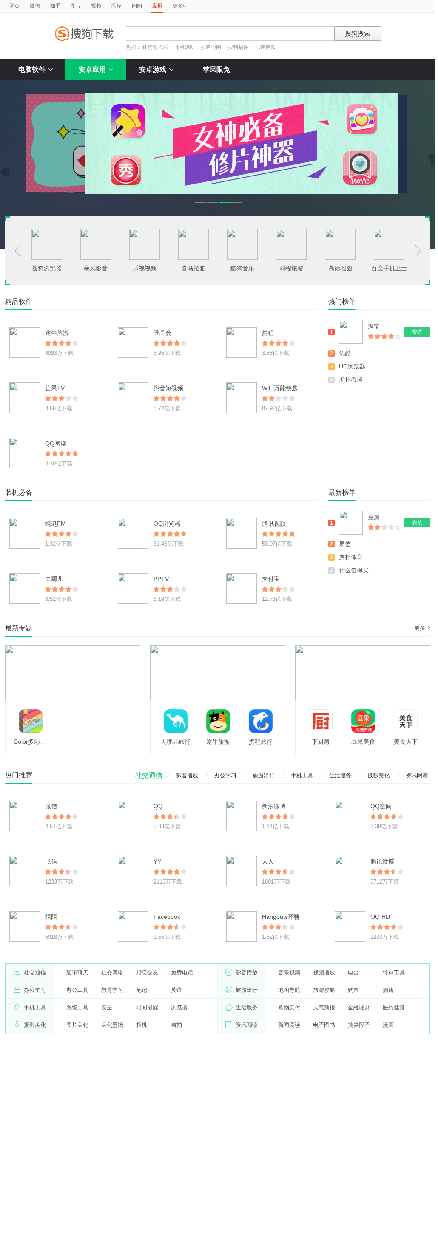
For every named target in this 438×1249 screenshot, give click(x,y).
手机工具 (302, 775)
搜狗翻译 (238, 47)
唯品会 (162, 332)
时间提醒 (147, 1007)
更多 (179, 5)
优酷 (345, 353)
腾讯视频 (274, 523)
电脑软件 (32, 69)
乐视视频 (265, 47)
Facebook (167, 916)
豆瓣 (374, 517)
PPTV (161, 578)
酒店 (388, 990)
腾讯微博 (382, 861)
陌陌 (51, 916)
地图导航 (289, 990)
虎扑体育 (351, 557)
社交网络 (112, 972)
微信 (35, 6)
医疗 (116, 6)
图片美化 (77, 1025)
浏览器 (179, 1007)
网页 (14, 6)
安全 (106, 1007)
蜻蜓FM (55, 523)
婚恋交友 (147, 972)
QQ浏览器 (167, 523)
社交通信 (148, 775)
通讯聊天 (77, 972)
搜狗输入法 (155, 47)
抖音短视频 (168, 388)
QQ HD (380, 916)
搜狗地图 (211, 47)
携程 (268, 332)
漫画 (388, 1025)
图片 (76, 6)
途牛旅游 (57, 332)
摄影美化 (378, 775)
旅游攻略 (324, 990)
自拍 (176, 1025)
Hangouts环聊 (281, 916)
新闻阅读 (289, 1025)
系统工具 (77, 1007)
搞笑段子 (359, 1025)
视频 (96, 6)
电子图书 (324, 1025)
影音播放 (187, 775)
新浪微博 (274, 806)
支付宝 (271, 578)
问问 (137, 6)
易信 (345, 544)
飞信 (51, 861)
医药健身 (394, 1007)
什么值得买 (354, 570)
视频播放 (324, 972)
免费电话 (182, 972)
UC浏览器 (352, 366)
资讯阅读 (417, 775)
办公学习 (225, 775)
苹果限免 (216, 69)
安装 (417, 332)
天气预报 (324, 1007)
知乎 (55, 6)
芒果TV (55, 388)
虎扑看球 (351, 379)
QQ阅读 (55, 443)
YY (157, 861)
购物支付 (289, 1007)
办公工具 (77, 990)
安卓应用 (92, 69)
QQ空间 (381, 806)
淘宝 (374, 326)
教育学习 (112, 990)
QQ (158, 806)
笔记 (141, 990)
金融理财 (359, 1007)
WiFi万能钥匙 (280, 388)
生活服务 (340, 775)
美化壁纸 (112, 1025)
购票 (353, 990)
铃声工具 (394, 972)
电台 (353, 972)
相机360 (184, 47)
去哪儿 (54, 578)
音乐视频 (289, 972)
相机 (141, 1025)
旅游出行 (264, 775)
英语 (176, 990)
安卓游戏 (152, 69)
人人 (268, 861)
